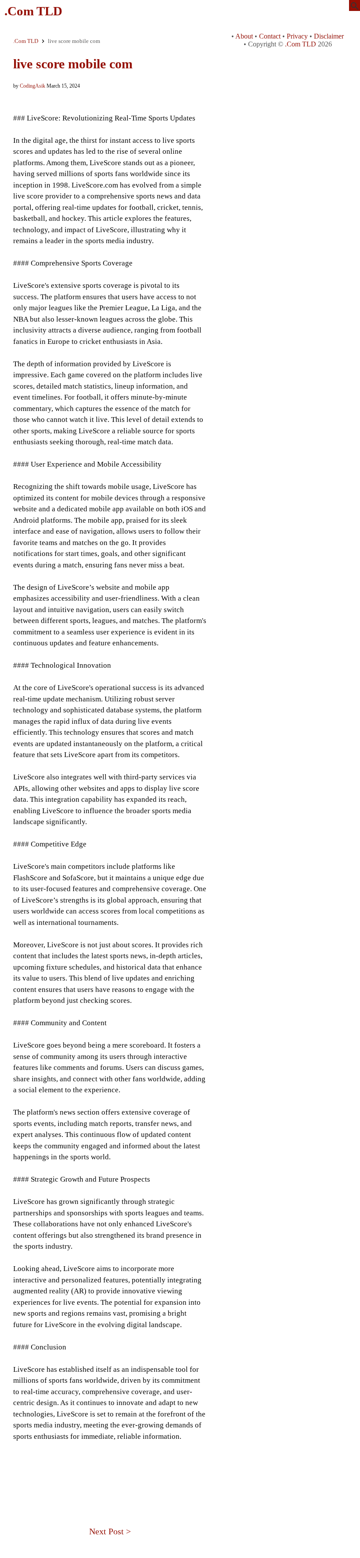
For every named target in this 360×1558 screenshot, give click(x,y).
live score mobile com (73, 64)
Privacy (297, 36)
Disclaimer (329, 36)
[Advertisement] (110, 1472)
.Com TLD (33, 11)
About (244, 36)
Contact (270, 36)
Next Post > (110, 1531)
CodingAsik (32, 86)
